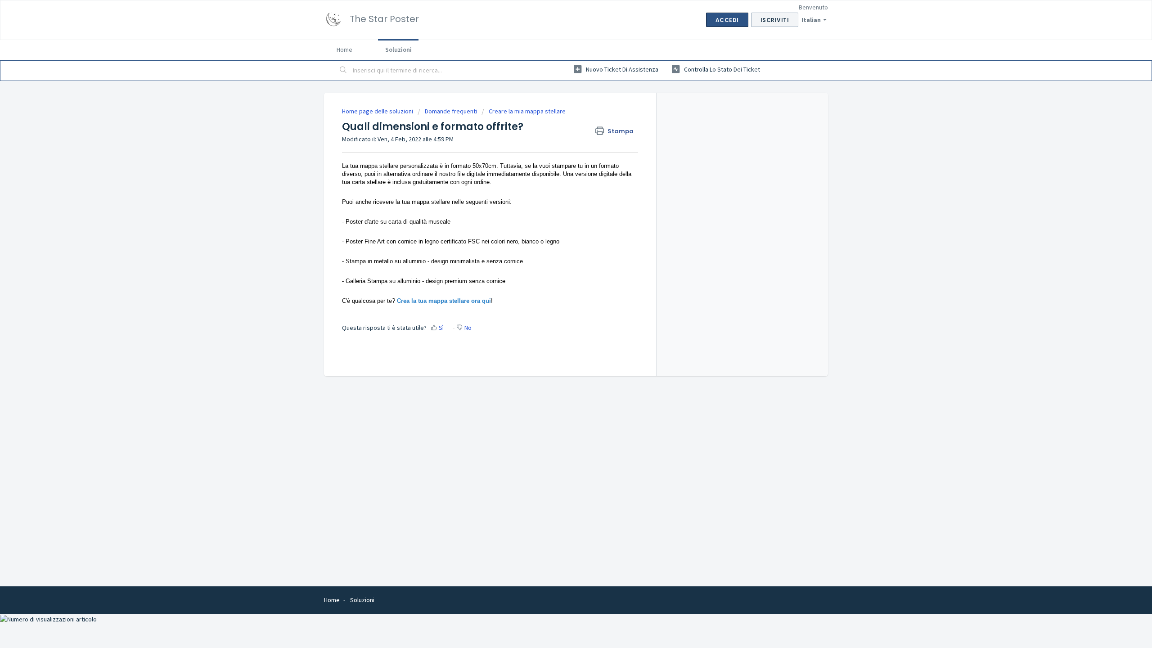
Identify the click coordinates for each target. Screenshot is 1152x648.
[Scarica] (559, 209)
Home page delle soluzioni (378, 111)
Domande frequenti (451, 111)
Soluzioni (398, 49)
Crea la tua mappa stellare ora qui (444, 300)
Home (344, 49)
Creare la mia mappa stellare (527, 111)
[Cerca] (343, 71)
